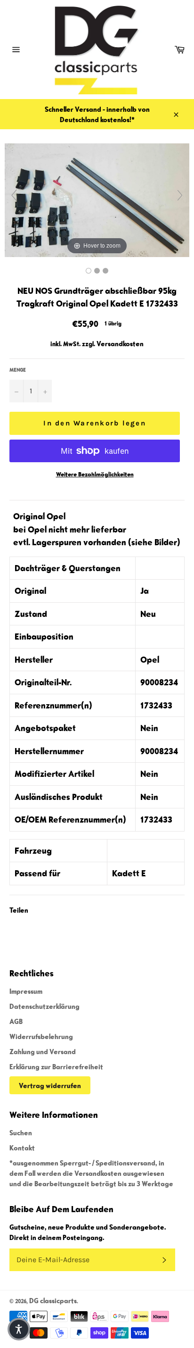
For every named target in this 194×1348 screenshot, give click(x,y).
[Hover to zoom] (97, 199)
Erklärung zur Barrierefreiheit (56, 1066)
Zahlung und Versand (42, 1051)
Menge (17, 369)
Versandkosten (120, 343)
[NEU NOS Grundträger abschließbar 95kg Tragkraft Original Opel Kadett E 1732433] (88, 271)
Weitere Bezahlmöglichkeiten (95, 474)
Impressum (25, 991)
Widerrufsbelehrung (41, 1036)
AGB (16, 1021)
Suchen (20, 1132)
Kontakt (22, 1147)
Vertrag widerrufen (50, 1085)
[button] (19, 1329)
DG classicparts (53, 1300)
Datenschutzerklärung (44, 1006)
